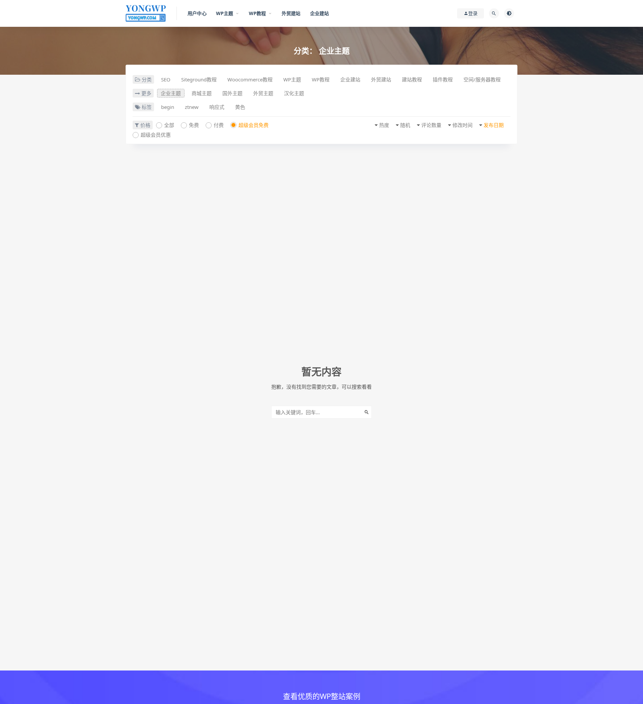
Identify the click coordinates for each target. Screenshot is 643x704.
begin (167, 107)
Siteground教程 (199, 79)
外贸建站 (381, 79)
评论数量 (431, 125)
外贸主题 (263, 93)
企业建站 (350, 79)
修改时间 (462, 125)
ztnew (192, 107)
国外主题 (232, 93)
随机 (405, 125)
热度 (384, 125)
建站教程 (412, 79)
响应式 (216, 107)
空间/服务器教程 (482, 79)
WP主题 (292, 79)
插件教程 (443, 79)
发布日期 (494, 125)
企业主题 (171, 93)
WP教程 (321, 79)
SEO (165, 79)
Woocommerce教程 (250, 79)
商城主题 (202, 93)
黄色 (240, 107)
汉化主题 (294, 93)
